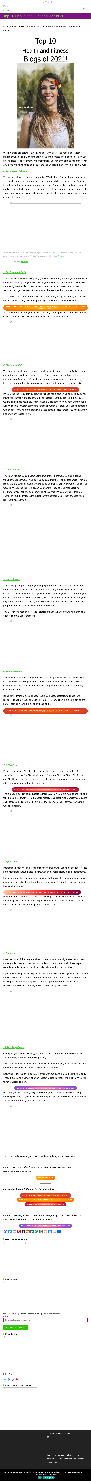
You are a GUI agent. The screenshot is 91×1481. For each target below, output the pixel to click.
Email (5, 1316)
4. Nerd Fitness (11, 469)
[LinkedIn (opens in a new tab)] (51, 2)
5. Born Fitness (11, 579)
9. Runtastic (9, 953)
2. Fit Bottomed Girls (14, 272)
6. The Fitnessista (12, 671)
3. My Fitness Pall (12, 365)
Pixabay (24, 261)
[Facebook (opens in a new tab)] (43, 2)
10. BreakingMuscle (13, 1047)
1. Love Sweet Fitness (15, 171)
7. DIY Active (10, 765)
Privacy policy (49, 1478)
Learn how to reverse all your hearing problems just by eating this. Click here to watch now (65, 1458)
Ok (40, 1478)
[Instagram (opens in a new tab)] (48, 2)
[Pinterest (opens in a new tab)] (46, 2)
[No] (88, 1475)
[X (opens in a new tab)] (40, 2)
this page (61, 256)
